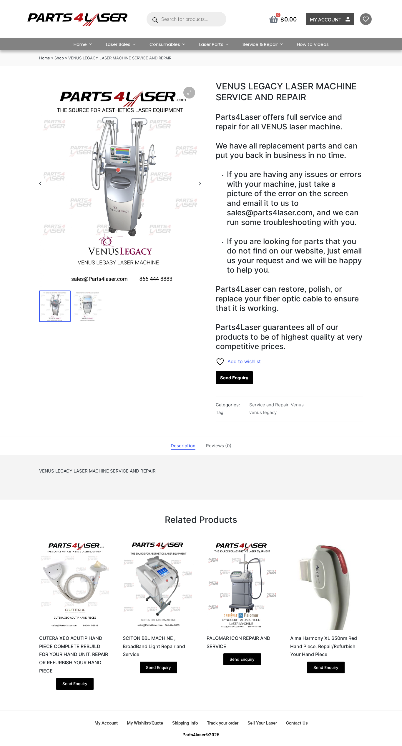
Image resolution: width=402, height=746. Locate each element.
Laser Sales (118, 44)
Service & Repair (260, 44)
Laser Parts (211, 44)
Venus (297, 405)
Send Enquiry (234, 377)
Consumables (164, 44)
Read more (74, 629)
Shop (59, 58)
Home (80, 44)
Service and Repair (268, 405)
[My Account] (347, 19)
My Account (325, 20)
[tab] (183, 446)
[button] (189, 93)
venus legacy (263, 412)
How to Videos (313, 44)
